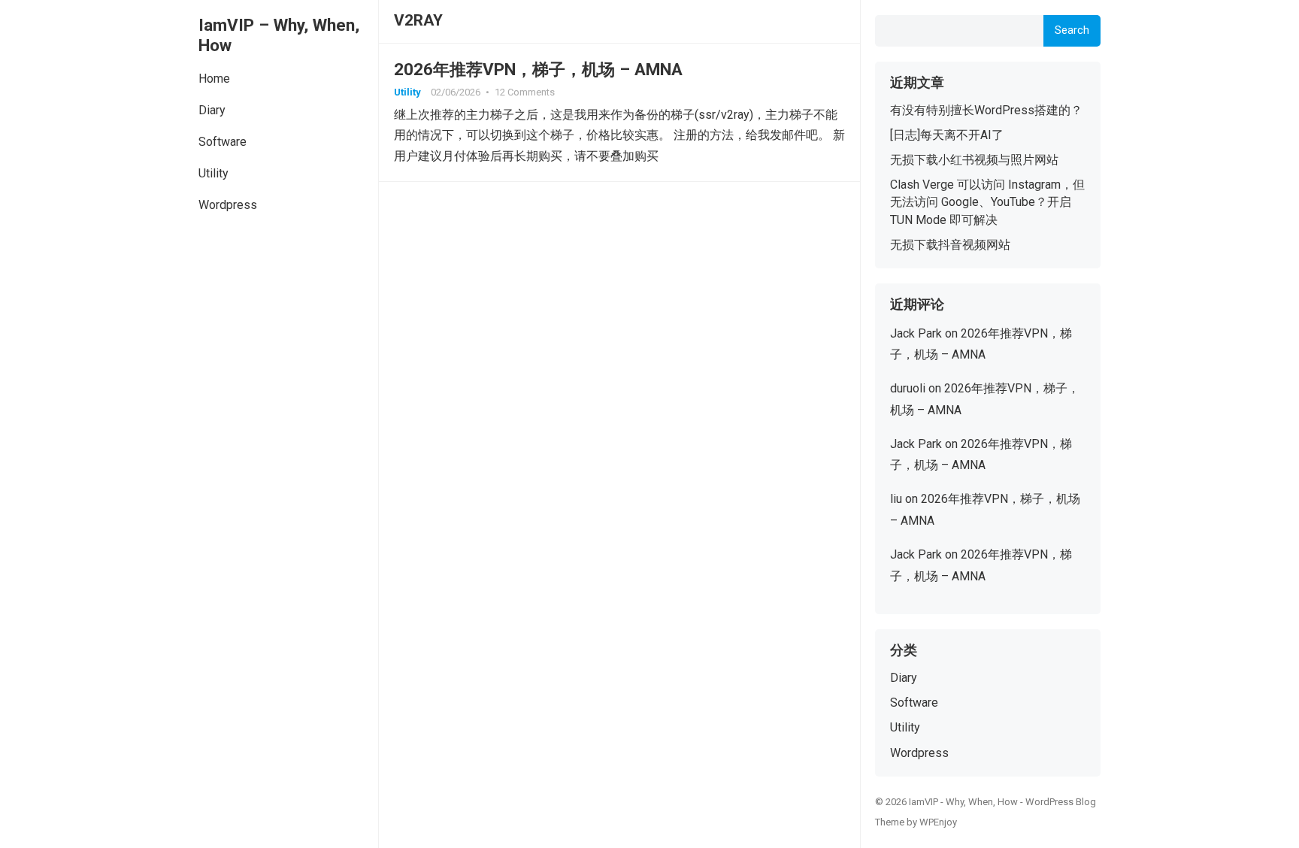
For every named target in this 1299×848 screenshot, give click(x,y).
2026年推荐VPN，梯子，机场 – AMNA (538, 69)
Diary (212, 110)
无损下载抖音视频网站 (950, 245)
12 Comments (525, 92)
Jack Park (916, 333)
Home (214, 78)
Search (1072, 30)
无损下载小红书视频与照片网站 (974, 160)
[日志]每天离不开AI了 (947, 135)
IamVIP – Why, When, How (278, 35)
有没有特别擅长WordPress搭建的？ (986, 110)
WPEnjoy (938, 822)
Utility (213, 173)
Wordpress (227, 205)
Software (222, 142)
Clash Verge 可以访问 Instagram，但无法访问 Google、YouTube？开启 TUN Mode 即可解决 (987, 201)
